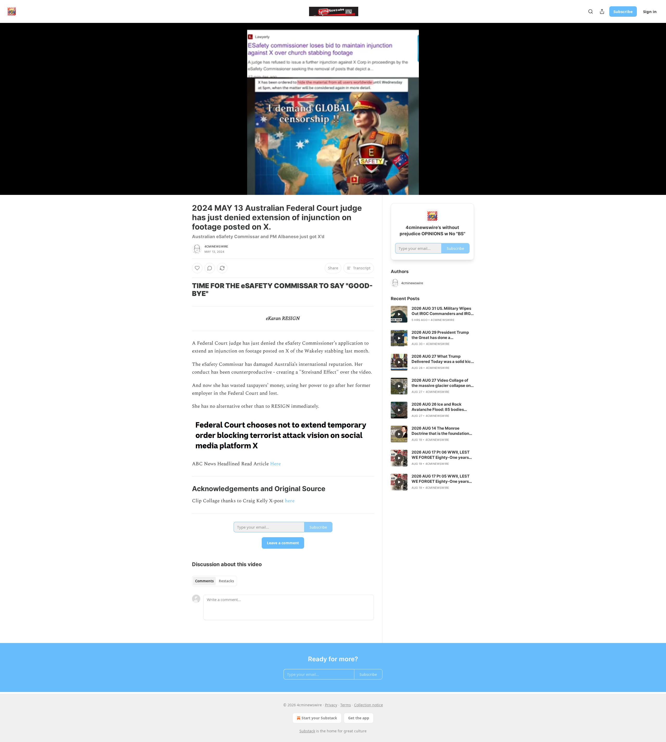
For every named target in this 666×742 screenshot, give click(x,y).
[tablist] (214, 581)
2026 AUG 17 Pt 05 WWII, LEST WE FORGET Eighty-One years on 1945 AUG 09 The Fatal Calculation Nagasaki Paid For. (441, 479)
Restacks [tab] (226, 581)
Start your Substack (319, 717)
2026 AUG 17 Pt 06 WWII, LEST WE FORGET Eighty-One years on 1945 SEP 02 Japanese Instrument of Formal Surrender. (442, 455)
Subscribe (623, 11)
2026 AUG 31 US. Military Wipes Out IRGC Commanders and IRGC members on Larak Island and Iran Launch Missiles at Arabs (442, 311)
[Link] (185, 290)
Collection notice (368, 704)
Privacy (331, 704)
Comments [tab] (204, 581)
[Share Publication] (602, 11)
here (289, 501)
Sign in (650, 11)
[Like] (197, 268)
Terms (345, 704)
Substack (307, 730)
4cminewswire (216, 246)
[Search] (590, 11)
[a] (399, 314)
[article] (432, 314)
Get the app (358, 717)
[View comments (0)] (487, 109)
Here (275, 464)
